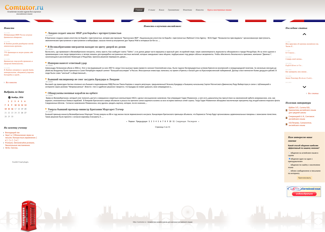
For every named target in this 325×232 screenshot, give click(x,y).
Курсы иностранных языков (219, 9)
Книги (161, 9)
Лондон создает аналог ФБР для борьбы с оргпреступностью (84, 33)
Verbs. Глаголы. (11, 148)
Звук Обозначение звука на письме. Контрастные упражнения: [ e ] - (21, 137)
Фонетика (187, 9)
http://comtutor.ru (139, 222)
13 (25, 105)
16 (12, 109)
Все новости (11, 82)
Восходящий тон (12, 133)
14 (6, 109)
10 (15, 105)
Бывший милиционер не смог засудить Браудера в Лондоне (83, 79)
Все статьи (313, 93)
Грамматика (173, 9)
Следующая (181, 122)
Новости (200, 9)
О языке (151, 9)
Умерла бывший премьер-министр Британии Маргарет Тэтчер (86, 109)
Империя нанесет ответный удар (67, 63)
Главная (139, 9)
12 (22, 105)
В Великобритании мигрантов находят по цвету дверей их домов (87, 47)
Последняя (192, 122)
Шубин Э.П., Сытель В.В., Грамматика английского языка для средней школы (302, 110)
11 (19, 105)
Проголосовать (304, 178)
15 (9, 109)
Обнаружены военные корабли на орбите (73, 93)
